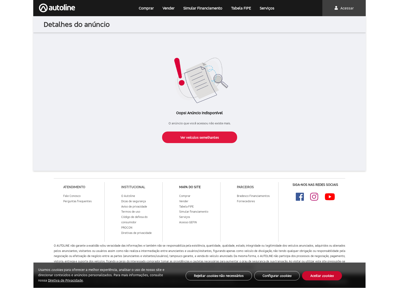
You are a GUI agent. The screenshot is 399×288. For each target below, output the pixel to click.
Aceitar (322, 276)
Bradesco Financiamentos (253, 196)
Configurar (277, 276)
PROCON (126, 227)
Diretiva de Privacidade (65, 280)
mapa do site (190, 187)
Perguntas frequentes (77, 201)
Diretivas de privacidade (136, 233)
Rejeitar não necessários (219, 276)
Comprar (146, 8)
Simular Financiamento (202, 8)
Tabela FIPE (241, 8)
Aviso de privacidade (134, 206)
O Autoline (128, 196)
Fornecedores (246, 201)
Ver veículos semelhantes (199, 137)
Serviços (267, 8)
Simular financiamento (193, 211)
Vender (169, 8)
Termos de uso (130, 211)
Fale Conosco (72, 196)
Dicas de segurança (133, 201)
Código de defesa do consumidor (134, 219)
